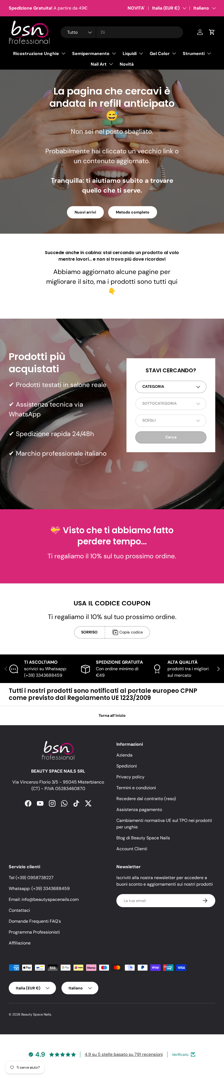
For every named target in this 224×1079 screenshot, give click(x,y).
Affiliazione (20, 943)
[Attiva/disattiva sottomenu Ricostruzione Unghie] (63, 53)
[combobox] (122, 32)
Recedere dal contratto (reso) (146, 798)
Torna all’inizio (112, 715)
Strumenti (194, 53)
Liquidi (130, 53)
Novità (127, 64)
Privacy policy (130, 777)
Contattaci (19, 910)
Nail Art (99, 64)
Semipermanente (91, 53)
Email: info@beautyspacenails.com (44, 899)
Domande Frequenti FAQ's (35, 921)
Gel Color (160, 53)
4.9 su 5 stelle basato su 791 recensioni (124, 1054)
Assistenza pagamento (139, 809)
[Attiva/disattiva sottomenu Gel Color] (174, 53)
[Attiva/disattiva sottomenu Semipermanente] (114, 53)
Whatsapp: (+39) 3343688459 (39, 888)
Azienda (124, 755)
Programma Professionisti (34, 932)
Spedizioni (126, 766)
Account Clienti (131, 849)
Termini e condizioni (136, 788)
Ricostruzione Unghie (36, 53)
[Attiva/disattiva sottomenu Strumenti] (209, 53)
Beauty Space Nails (36, 1014)
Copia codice (131, 632)
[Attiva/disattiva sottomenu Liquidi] (141, 53)
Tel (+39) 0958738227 (31, 877)
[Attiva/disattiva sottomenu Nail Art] (111, 64)
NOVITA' (136, 8)
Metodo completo (132, 212)
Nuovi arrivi (85, 212)
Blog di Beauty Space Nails (143, 838)
